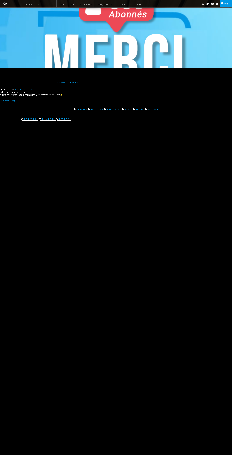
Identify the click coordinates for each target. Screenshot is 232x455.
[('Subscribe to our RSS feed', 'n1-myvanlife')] (216, 4)
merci (128, 109)
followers (114, 109)
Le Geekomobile (85, 5)
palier (140, 109)
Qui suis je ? (124, 5)
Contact (138, 5)
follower (97, 109)
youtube (153, 109)
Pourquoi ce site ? (106, 5)
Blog (17, 5)
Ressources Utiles (46, 5)
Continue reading (7, 101)
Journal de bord (66, 5)
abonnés (81, 109)
